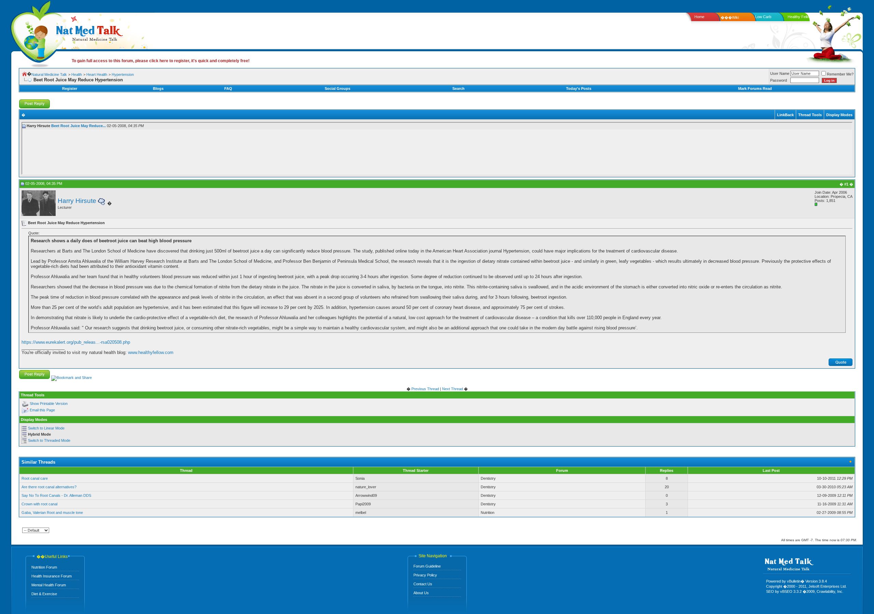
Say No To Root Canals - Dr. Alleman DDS (56, 495)
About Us (421, 593)
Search (458, 88)
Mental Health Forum (48, 585)
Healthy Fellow (800, 17)
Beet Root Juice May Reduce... (78, 126)
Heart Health (96, 74)
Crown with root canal (39, 504)
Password (778, 80)
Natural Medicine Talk (49, 74)
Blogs (158, 88)
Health (76, 74)
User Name (779, 73)
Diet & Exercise (44, 594)
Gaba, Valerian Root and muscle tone (52, 512)
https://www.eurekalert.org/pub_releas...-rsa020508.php (76, 342)
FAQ (228, 88)
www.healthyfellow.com (150, 352)
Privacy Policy (425, 575)
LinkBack (785, 115)
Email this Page (42, 410)
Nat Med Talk (35, 32)
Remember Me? (840, 74)
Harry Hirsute (77, 200)
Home (699, 17)
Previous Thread (425, 389)
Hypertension (123, 74)
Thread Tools (810, 115)
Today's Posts (578, 88)
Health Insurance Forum (51, 576)
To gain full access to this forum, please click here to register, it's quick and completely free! (161, 60)
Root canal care (35, 478)
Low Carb (763, 17)
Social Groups (337, 88)
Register (69, 88)
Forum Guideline (427, 566)
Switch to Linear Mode (46, 428)
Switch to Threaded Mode (49, 440)
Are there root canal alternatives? (49, 487)
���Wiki (730, 17)
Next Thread (452, 389)
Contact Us (422, 584)
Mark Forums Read (755, 88)
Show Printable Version (49, 403)
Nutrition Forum (44, 567)
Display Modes (839, 115)
